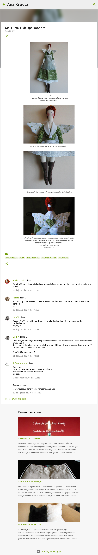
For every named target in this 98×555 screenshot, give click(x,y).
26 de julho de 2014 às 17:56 (26, 310)
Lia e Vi (16, 317)
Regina (16, 298)
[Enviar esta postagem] (6, 255)
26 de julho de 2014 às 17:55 (26, 290)
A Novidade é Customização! (30, 481)
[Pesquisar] (31, 4)
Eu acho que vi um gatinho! (29, 525)
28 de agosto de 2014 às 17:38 (27, 393)
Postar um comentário (15, 399)
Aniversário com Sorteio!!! (29, 438)
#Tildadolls (11, 258)
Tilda (22, 258)
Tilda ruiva (63, 258)
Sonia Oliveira (19, 280)
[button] (6, 36)
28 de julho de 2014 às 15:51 (26, 329)
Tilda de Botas (33, 258)
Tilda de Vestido (49, 258)
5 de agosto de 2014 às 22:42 (26, 378)
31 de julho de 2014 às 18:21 (26, 356)
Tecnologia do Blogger (50, 551)
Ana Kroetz (17, 4)
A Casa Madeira (20, 363)
